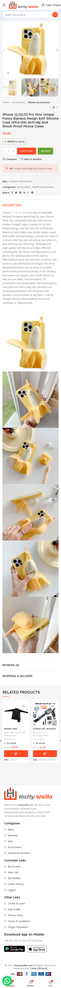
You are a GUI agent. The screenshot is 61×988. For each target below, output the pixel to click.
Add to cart (26, 150)
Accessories (19, 102)
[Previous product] (50, 107)
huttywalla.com (26, 804)
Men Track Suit (18, 732)
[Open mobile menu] (4, 5)
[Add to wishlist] (24, 706)
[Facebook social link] (12, 192)
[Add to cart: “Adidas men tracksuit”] (16, 753)
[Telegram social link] (32, 192)
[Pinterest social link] (20, 192)
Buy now (45, 150)
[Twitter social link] (16, 192)
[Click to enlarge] (8, 72)
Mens (7, 732)
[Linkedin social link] (24, 192)
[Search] (55, 14)
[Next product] (57, 107)
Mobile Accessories (39, 102)
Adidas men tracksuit (10, 730)
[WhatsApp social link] (28, 192)
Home (6, 102)
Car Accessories (41, 735)
